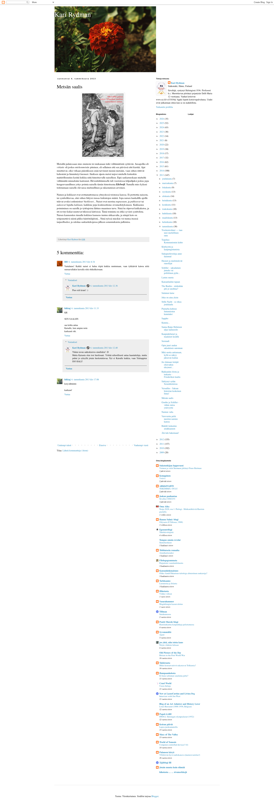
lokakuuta (167, 187)
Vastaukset (72, 280)
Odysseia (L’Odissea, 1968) (171, 522)
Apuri (161, 634)
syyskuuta (167, 191)
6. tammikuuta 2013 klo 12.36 (104, 285)
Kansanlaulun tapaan (171, 281)
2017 (162, 157)
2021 (162, 140)
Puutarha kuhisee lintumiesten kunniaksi (169, 311)
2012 (162, 439)
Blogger (154, 796)
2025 (162, 122)
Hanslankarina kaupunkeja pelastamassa (176, 624)
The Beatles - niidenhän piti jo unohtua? (172, 287)
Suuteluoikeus (165, 542)
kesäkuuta (167, 204)
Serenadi (165, 341)
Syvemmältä (165, 632)
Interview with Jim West (169, 696)
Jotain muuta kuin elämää (172, 767)
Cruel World (165, 683)
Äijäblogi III (165, 762)
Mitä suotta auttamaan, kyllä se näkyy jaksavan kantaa (172, 355)
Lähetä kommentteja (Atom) (75, 450)
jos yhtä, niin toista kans (171, 642)
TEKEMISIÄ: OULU (168, 488)
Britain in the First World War (172, 655)
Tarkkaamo (164, 580)
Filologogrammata (168, 560)
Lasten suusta (167, 277)
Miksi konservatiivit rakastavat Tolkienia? (177, 665)
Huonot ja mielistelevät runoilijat (172, 262)
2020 (162, 144)
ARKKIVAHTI (166, 486)
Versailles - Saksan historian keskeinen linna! (171, 391)
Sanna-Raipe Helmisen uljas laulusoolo (172, 328)
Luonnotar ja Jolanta (168, 583)
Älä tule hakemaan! (170, 432)
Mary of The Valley (168, 734)
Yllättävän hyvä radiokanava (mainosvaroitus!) (179, 754)
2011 (162, 443)
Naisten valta (167, 411)
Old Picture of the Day (170, 652)
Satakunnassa (165, 614)
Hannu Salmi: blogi (168, 519)
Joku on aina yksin (170, 297)
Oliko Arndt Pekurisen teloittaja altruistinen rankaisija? (183, 573)
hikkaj (67, 308)
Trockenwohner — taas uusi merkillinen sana (172, 233)
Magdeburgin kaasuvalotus (171, 604)
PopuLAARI (165, 714)
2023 (162, 131)
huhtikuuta (167, 213)
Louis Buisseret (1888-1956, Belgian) (175, 706)
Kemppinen (165, 475)
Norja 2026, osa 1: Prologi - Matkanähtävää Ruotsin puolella (181, 510)
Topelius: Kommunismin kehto (172, 241)
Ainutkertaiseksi (166, 552)
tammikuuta (167, 226)
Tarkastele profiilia (164, 106)
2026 (162, 118)
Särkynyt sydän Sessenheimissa (169, 383)
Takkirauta (164, 662)
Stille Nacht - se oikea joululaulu (171, 303)
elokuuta (166, 196)
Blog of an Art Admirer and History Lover (179, 704)
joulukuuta (167, 178)
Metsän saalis (167, 397)
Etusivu (102, 445)
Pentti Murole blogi (168, 622)
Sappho (165, 318)
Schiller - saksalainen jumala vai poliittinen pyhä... (171, 270)
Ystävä (162, 478)
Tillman (163, 611)
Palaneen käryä (166, 752)
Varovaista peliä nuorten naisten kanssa (170, 419)
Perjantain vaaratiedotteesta (171, 563)
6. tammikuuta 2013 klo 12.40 (104, 347)
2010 (162, 448)
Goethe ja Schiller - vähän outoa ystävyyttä (170, 405)
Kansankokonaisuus (168, 570)
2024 (162, 127)
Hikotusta (164, 591)
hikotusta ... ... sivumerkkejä (173, 772)
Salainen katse (168, 292)
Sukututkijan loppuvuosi (171, 465)
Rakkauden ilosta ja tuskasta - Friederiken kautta (171, 374)
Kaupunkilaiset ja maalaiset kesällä (170, 335)
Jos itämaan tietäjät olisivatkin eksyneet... (170, 364)
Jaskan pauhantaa (168, 496)
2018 (162, 153)
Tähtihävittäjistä (166, 532)
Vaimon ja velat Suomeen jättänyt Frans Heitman (180, 468)
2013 (162, 174)
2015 (162, 166)
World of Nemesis (167, 742)
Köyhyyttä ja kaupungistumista (170, 248)
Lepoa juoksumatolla (168, 727)
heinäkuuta (167, 200)
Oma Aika (164, 506)
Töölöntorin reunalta (169, 550)
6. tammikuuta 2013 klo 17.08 (85, 379)
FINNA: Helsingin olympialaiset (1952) (176, 716)
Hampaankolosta (167, 673)
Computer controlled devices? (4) (173, 744)
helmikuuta (167, 221)
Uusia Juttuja (165, 685)
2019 (162, 148)
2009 (162, 452)
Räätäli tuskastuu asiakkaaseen (169, 427)
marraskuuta (168, 183)
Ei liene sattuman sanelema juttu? (173, 675)
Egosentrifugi (165, 529)
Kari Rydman (73, 14)
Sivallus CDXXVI (167, 498)
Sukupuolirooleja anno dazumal (172, 255)
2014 (162, 170)
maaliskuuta (167, 217)
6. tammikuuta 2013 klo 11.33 (85, 308)
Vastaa (67, 273)
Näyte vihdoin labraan (169, 645)
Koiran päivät (166, 724)
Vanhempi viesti (141, 445)
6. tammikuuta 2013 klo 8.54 (82, 261)
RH (66, 261)
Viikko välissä (165, 593)
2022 (162, 135)
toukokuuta (167, 208)
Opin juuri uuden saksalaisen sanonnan (172, 347)
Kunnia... (166, 322)
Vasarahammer (166, 601)
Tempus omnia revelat (170, 540)
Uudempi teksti (64, 445)
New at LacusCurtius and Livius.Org (177, 693)
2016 (162, 161)
